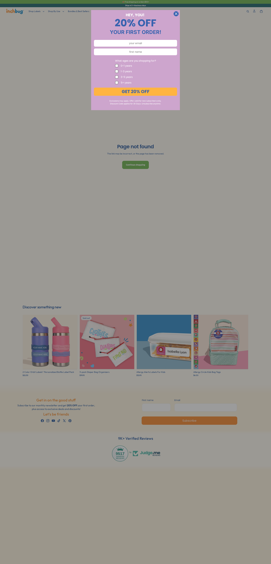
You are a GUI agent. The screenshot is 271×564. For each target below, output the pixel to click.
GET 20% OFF (135, 92)
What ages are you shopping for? (135, 61)
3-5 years (127, 77)
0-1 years (126, 65)
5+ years (126, 82)
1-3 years (126, 71)
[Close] (176, 14)
